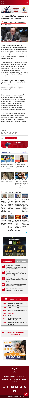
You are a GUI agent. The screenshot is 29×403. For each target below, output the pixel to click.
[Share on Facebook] (5, 133)
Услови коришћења (20, 379)
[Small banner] (14, 246)
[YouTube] (4, 387)
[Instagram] (12, 387)
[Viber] (14, 391)
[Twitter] (16, 387)
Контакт (22, 376)
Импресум (14, 376)
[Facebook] (8, 387)
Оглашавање (6, 379)
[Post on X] (10, 133)
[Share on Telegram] (8, 133)
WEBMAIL (14, 382)
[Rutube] (21, 387)
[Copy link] (2, 133)
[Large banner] (14, 9)
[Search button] (24, 2)
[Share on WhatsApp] (13, 133)
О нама (6, 376)
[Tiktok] (25, 387)
